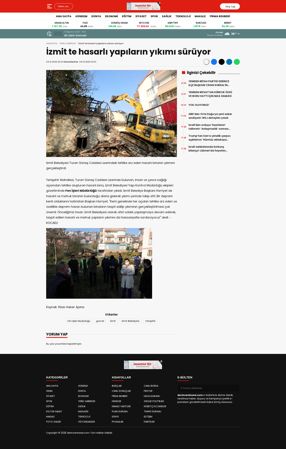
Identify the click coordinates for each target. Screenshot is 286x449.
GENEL (49, 391)
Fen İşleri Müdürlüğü (79, 321)
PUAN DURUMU (120, 411)
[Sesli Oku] (206, 62)
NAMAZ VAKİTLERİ (121, 406)
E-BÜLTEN (184, 377)
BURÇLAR (117, 385)
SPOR (154, 16)
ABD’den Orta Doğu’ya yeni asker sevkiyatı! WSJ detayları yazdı (210, 116)
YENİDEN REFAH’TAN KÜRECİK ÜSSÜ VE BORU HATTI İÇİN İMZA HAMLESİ (210, 94)
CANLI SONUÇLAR (121, 391)
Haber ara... (63, 6)
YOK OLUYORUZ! (199, 105)
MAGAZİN (83, 411)
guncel (100, 321)
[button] (56, 34)
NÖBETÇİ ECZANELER (155, 406)
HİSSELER (116, 401)
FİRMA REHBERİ (220, 16)
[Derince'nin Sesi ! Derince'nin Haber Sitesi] (143, 6)
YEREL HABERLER (68, 43)
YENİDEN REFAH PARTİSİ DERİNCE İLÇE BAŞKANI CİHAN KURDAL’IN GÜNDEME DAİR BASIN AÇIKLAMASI (210, 83)
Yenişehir (150, 321)
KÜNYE (115, 416)
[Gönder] (236, 388)
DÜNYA (96, 16)
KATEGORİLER (57, 377)
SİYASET (141, 16)
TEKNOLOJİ (183, 16)
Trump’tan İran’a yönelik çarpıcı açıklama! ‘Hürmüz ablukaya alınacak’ (210, 138)
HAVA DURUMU (152, 396)
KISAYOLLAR (121, 377)
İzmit (113, 321)
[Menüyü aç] (50, 6)
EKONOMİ (111, 16)
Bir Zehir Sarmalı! (72, 35)
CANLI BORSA (151, 385)
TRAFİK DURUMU (152, 411)
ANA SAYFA (63, 16)
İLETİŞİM (148, 416)
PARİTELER (149, 421)
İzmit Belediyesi (130, 321)
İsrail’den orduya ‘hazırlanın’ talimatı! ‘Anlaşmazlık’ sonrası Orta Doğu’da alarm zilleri (208, 127)
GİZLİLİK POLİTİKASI (154, 401)
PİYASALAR (117, 421)
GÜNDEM (81, 16)
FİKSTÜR (148, 391)
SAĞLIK (166, 16)
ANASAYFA (51, 43)
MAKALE (200, 16)
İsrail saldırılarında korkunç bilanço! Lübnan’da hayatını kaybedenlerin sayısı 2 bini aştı (209, 148)
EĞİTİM (126, 16)
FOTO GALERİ (53, 421)
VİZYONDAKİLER (86, 421)
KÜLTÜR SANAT (54, 411)
